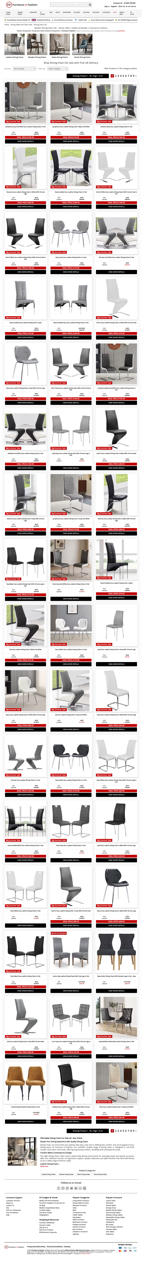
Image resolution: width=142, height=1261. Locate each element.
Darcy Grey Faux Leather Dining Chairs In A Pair (70, 257)
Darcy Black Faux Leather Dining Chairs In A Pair (71, 780)
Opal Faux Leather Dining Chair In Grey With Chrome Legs (116, 649)
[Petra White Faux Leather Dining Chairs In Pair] (25, 887)
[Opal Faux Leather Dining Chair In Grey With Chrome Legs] (116, 626)
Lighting (86, 12)
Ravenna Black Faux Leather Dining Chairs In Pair (71, 192)
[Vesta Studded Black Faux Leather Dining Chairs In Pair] (25, 822)
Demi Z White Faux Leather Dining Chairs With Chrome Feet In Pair (116, 193)
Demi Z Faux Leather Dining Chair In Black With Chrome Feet (116, 453)
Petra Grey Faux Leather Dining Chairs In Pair (71, 845)
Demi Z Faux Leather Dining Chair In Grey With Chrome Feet (71, 911)
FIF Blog (132, 13)
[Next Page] (136, 75)
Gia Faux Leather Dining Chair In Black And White (25, 649)
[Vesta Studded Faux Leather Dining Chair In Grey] (25, 299)
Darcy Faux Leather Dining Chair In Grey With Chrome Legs (25, 388)
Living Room (8, 13)
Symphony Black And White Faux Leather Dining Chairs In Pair (117, 389)
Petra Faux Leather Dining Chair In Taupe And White (116, 1107)
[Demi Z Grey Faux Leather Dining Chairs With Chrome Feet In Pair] (71, 364)
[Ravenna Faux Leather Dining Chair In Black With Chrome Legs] (116, 495)
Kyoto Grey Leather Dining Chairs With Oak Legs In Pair (71, 976)
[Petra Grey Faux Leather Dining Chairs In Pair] (71, 822)
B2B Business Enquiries (48, 1232)
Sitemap (67, 1247)
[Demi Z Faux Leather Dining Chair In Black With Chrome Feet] (116, 430)
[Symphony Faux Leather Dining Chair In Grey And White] (71, 495)
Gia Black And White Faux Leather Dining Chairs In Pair (25, 453)
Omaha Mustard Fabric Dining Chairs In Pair (25, 1107)
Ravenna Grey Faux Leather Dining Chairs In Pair (116, 127)
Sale (114, 12)
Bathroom (67, 12)
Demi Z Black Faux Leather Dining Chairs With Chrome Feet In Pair (26, 258)
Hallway (77, 12)
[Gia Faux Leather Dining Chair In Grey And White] (71, 691)
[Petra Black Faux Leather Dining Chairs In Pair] (25, 952)
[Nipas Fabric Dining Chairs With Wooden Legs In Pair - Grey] (116, 952)
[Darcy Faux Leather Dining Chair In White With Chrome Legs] (25, 691)
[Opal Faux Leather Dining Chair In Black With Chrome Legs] (116, 822)
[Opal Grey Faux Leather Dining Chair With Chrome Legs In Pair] (71, 430)
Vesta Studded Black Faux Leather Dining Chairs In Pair (25, 845)
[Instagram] (62, 1188)
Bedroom (33, 12)
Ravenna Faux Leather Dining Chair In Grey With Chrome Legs (25, 519)
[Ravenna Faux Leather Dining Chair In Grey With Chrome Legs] (25, 495)
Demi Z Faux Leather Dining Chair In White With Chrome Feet (116, 322)
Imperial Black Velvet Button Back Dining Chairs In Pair (116, 1041)
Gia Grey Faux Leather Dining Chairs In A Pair (25, 780)
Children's (106, 12)
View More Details (25, 141)
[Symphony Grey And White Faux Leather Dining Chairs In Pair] (25, 103)
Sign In (107, 6)
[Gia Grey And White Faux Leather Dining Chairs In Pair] (116, 234)
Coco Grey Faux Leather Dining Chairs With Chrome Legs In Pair (71, 1042)
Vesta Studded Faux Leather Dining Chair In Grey (25, 322)
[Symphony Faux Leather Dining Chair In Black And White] (71, 103)
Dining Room (20, 13)
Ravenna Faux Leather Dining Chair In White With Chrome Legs (26, 193)
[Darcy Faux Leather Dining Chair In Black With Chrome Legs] (116, 887)
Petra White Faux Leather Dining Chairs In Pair (25, 911)
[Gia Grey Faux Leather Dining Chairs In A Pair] (25, 756)
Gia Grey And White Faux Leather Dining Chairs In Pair (116, 257)
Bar (51, 12)
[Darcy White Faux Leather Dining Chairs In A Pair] (71, 626)
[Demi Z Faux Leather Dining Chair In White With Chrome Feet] (116, 299)
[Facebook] (58, 1188)
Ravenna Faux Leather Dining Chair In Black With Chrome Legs (116, 519)
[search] (90, 4)
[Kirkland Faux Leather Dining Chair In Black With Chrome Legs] (71, 1083)
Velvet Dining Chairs (100, 1174)
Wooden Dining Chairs (66, 1174)
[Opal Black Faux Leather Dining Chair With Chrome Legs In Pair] (25, 560)
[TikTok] (84, 1188)
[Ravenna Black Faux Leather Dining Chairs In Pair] (71, 168)
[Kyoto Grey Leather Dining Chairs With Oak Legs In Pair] (71, 952)
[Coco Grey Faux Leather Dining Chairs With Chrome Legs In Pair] (71, 1018)
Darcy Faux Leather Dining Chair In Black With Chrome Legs (116, 911)
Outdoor (96, 12)
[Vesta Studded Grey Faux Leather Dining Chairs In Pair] (71, 299)
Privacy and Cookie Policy (36, 1247)
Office (57, 12)
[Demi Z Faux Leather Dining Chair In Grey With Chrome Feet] (71, 887)
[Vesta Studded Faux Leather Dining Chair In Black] (116, 559)
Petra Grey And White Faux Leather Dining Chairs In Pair (71, 584)
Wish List (122, 6)
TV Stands (42, 13)
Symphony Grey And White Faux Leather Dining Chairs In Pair (25, 127)
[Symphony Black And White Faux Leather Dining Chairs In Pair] (116, 364)
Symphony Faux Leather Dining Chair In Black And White (71, 127)
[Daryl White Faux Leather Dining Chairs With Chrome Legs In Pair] (116, 756)
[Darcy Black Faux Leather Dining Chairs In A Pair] (71, 756)
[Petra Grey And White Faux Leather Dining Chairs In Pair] (71, 560)
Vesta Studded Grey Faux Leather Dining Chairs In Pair (71, 322)
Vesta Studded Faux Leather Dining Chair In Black (116, 583)
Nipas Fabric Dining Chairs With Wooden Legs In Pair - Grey (116, 976)
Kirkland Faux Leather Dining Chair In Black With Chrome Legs (71, 1108)
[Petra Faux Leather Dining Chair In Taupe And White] (116, 1083)
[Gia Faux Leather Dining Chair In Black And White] (25, 626)
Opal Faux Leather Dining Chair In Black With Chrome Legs (116, 845)
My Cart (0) (132, 6)
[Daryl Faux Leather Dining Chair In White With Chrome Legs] (116, 691)
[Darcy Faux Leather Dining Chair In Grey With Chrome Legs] (25, 364)
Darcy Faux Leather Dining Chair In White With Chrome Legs (25, 715)
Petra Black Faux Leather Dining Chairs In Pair (25, 976)
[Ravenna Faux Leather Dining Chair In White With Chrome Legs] (25, 168)
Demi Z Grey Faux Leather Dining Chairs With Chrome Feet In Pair (71, 389)
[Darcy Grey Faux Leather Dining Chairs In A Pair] (71, 234)
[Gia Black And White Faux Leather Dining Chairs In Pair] (25, 430)
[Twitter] (75, 1188)
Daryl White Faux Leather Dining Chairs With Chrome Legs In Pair (116, 781)
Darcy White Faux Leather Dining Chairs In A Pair (71, 649)
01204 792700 (85, 1253)
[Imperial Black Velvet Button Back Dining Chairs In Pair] (116, 1018)
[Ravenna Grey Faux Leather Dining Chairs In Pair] (116, 103)
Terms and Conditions (55, 1247)
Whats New (122, 13)
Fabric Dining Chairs (83, 1174)
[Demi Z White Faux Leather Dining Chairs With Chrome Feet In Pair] (116, 168)
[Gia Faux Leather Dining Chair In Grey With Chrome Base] (25, 1018)
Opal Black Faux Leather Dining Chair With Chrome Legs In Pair (26, 585)
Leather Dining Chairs (48, 1174)
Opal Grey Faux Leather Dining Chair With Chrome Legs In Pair (71, 454)
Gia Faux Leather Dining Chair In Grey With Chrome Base (25, 1041)
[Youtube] (71, 1188)
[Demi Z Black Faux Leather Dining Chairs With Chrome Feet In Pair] (25, 234)
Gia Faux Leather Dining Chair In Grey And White (71, 715)
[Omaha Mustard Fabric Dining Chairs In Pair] (25, 1083)
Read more (44, 1166)
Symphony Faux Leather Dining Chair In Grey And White (71, 519)
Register (114, 6)
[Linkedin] (80, 1188)
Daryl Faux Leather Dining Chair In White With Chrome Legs (116, 715)
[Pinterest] (67, 1188)
